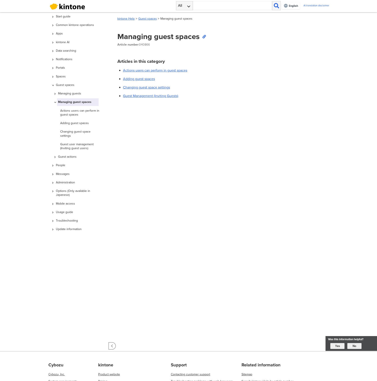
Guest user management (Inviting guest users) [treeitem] (77, 146)
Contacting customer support (190, 374)
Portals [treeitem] (60, 67)
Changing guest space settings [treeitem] (75, 133)
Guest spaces (147, 18)
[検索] (276, 5)
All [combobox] (180, 5)
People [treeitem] (60, 165)
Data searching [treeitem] (66, 50)
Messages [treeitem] (63, 174)
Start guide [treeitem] (63, 16)
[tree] (79, 158)
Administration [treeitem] (65, 182)
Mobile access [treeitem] (65, 203)
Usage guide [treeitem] (64, 212)
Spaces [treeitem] (61, 76)
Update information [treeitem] (69, 229)
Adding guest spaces (139, 78)
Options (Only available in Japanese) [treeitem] (73, 193)
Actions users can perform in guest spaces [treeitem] (79, 112)
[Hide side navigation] (112, 346)
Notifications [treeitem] (64, 59)
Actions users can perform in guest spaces (155, 70)
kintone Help (126, 18)
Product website (109, 374)
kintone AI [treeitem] (62, 42)
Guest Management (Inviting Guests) (150, 95)
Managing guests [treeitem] (69, 93)
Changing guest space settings (146, 87)
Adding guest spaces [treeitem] (74, 123)
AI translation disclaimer (316, 5)
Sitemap (247, 374)
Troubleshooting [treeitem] (67, 220)
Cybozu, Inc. (56, 374)
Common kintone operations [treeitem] (75, 25)
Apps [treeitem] (59, 33)
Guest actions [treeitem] (67, 156)
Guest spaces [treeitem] (65, 85)
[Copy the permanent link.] (204, 36)
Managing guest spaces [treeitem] (74, 102)
